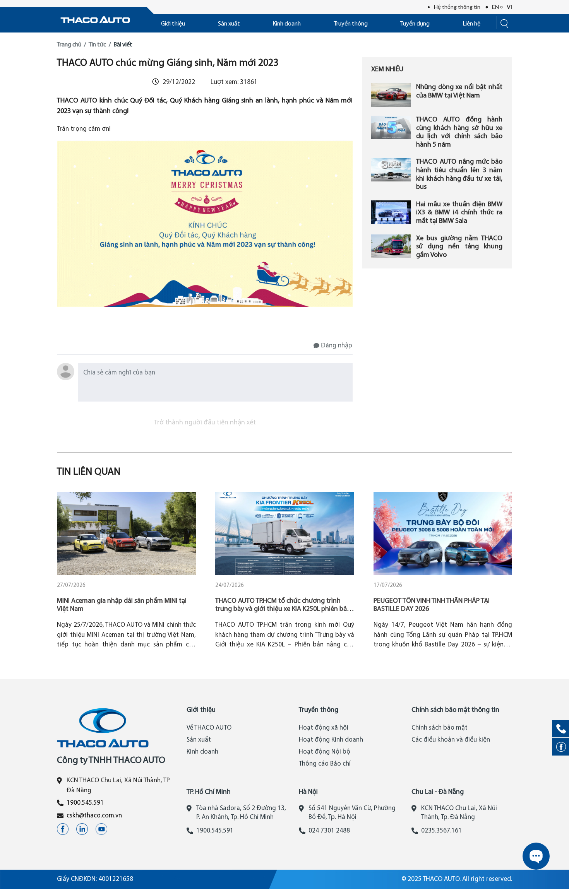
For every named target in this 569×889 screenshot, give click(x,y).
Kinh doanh (287, 24)
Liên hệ (471, 24)
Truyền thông (351, 24)
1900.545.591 (85, 803)
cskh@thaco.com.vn (94, 815)
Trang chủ (69, 45)
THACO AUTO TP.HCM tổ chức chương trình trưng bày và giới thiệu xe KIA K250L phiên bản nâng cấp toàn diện (283, 609)
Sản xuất (229, 24)
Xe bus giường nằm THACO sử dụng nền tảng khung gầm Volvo (459, 247)
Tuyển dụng (415, 24)
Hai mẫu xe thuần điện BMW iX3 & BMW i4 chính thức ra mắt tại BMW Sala (459, 213)
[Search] (504, 22)
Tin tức (97, 45)
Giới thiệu (173, 24)
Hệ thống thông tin (457, 6)
